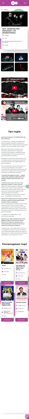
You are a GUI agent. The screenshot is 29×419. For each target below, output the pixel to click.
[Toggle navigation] (3, 3)
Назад (6, 9)
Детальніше (7, 283)
